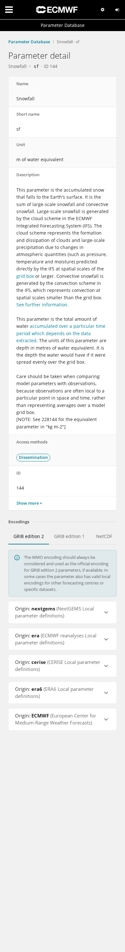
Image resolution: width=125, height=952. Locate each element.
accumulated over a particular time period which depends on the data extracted (60, 333)
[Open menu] (9, 9)
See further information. (42, 305)
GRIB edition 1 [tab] (69, 536)
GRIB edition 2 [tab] (28, 536)
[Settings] (102, 9)
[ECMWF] (57, 9)
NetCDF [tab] (104, 536)
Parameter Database (29, 42)
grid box (25, 276)
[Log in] (117, 9)
